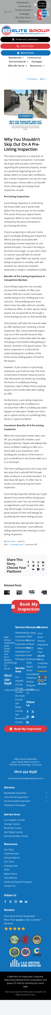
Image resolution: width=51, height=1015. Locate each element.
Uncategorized (16, 544)
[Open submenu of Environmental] (32, 10)
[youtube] (33, 717)
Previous (32, 78)
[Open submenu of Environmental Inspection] (45, 801)
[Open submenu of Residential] (29, 3)
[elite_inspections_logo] (8, 12)
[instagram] (27, 717)
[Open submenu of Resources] (30, 21)
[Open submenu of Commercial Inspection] (45, 797)
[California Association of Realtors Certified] (19, 591)
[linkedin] (27, 722)
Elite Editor (11, 541)
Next (42, 78)
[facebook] (27, 711)
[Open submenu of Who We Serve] (32, 18)
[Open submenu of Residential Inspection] (45, 793)
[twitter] (33, 711)
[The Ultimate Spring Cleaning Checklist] (32, 591)
